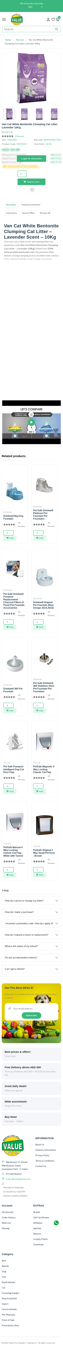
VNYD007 (12, 139)
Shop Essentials (9, 1298)
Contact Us (40, 1166)
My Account (7, 1212)
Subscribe (31, 1015)
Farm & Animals (9, 1309)
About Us (39, 1144)
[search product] (57, 29)
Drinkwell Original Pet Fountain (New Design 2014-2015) (43, 605)
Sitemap (6, 1228)
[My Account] (48, 19)
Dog (4, 1271)
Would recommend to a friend (18, 385)
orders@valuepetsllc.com (18, 1179)
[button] (31, 422)
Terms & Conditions (44, 1160)
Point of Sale (8, 1320)
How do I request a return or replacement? (26, 935)
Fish (4, 1276)
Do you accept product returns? (21, 957)
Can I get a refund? (15, 969)
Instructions (11, 213)
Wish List (6, 1223)
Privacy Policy (42, 1155)
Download (38, 1244)
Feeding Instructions (31, 205)
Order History (9, 1217)
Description (11, 205)
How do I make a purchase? (19, 912)
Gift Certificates (41, 1217)
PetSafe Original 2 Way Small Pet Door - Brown (44, 853)
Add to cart (33, 182)
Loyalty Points (40, 1239)
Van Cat (20, 40)
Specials (37, 1228)
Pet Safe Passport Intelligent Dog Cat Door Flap (13, 769)
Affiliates (37, 1223)
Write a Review (31, 394)
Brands (36, 1212)
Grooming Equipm (10, 1293)
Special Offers (28, 213)
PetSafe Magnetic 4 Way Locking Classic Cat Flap (43, 769)
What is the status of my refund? (21, 946)
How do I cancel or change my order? (24, 900)
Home (8, 40)
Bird (4, 1260)
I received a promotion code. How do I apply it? (29, 923)
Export (5, 1303)
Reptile (5, 1266)
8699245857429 (52, 139)
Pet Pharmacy (8, 1314)
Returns (37, 1233)
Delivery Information (45, 1150)
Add (11, 538)
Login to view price (31, 158)
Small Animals (8, 1282)
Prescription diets (10, 1325)
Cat (3, 1287)
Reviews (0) (45, 213)
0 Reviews (19, 136)
